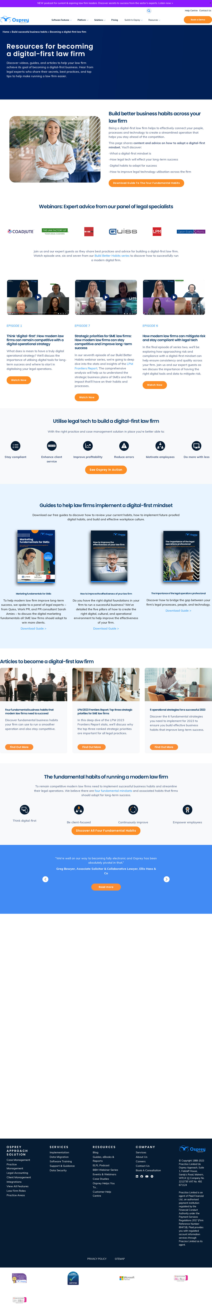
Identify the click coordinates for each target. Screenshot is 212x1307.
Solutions (98, 20)
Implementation (59, 1152)
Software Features (60, 20)
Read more (106, 887)
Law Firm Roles (16, 1191)
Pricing (114, 20)
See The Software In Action (106, 969)
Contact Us (205, 10)
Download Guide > (33, 628)
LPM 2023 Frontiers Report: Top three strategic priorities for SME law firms (105, 711)
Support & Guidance (62, 1166)
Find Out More (19, 747)
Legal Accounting (17, 1173)
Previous (45, 879)
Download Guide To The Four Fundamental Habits (146, 183)
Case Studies (101, 1179)
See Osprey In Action (106, 470)
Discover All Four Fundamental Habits (106, 830)
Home (6, 32)
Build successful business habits (29, 32)
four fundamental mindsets (113, 791)
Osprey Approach (188, 1168)
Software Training (61, 1161)
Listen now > (165, 3)
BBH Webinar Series (105, 1170)
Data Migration (59, 1157)
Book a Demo (198, 19)
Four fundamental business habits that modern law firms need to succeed (29, 711)
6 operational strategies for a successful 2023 (178, 710)
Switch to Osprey (132, 20)
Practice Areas (16, 1195)
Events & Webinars (104, 1174)
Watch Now (18, 380)
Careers (141, 1161)
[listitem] (192, 1219)
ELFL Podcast (101, 1165)
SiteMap (120, 1259)
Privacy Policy (96, 1259)
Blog (95, 1152)
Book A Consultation (175, 20)
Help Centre (191, 10)
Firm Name (117, 1083)
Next (167, 879)
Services (141, 1152)
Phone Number (171, 1083)
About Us (141, 1157)
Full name (116, 1069)
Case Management (18, 1160)
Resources (153, 20)
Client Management (19, 1177)
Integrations (14, 1182)
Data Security (58, 1170)
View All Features (17, 1186)
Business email (171, 1069)
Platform (82, 20)
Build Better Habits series (112, 256)
